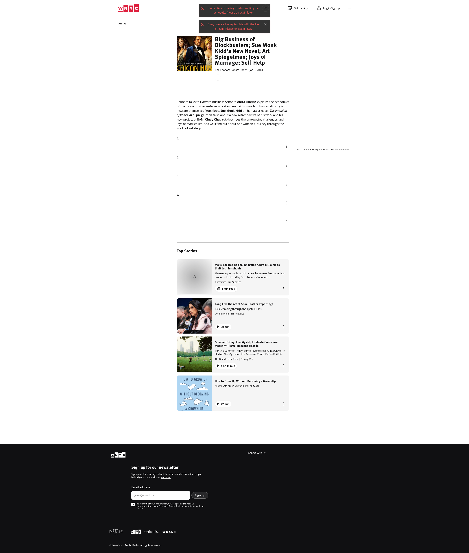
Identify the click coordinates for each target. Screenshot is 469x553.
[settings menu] (349, 8)
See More (166, 477)
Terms (139, 508)
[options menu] (218, 78)
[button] (233, 277)
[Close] (265, 8)
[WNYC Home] (128, 8)
